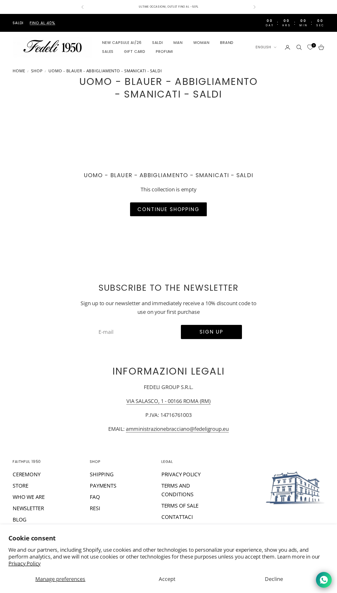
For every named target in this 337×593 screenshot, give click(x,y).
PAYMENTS (103, 485)
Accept (167, 578)
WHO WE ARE (29, 496)
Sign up (211, 331)
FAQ (95, 496)
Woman (201, 42)
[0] (310, 47)
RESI (95, 508)
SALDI (157, 42)
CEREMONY (26, 474)
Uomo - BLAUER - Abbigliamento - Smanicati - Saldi (105, 70)
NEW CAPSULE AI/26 (122, 42)
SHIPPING (101, 474)
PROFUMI (164, 51)
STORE (20, 485)
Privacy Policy (24, 563)
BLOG (20, 519)
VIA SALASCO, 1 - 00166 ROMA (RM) (168, 401)
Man (178, 42)
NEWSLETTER (28, 508)
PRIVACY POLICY (181, 474)
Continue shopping (168, 209)
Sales (107, 51)
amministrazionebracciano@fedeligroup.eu (177, 428)
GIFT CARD (134, 51)
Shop (37, 70)
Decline (274, 578)
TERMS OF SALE (180, 505)
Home (19, 70)
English (263, 47)
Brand (227, 42)
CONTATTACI (177, 516)
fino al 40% (42, 22)
